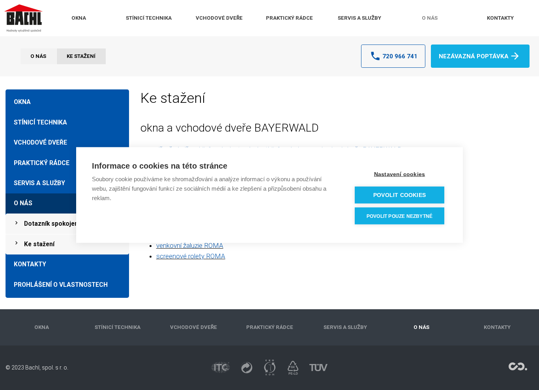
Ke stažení (81, 56)
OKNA (78, 18)
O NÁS (430, 18)
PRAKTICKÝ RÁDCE (289, 18)
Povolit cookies (399, 195)
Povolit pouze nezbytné (399, 216)
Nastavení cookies (399, 174)
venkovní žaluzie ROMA (189, 245)
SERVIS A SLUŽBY (359, 18)
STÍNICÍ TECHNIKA (149, 18)
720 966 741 (399, 56)
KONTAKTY (500, 18)
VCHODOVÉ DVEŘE (219, 18)
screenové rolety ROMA (190, 256)
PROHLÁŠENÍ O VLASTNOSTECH (61, 284)
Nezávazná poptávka (474, 56)
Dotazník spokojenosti (57, 223)
